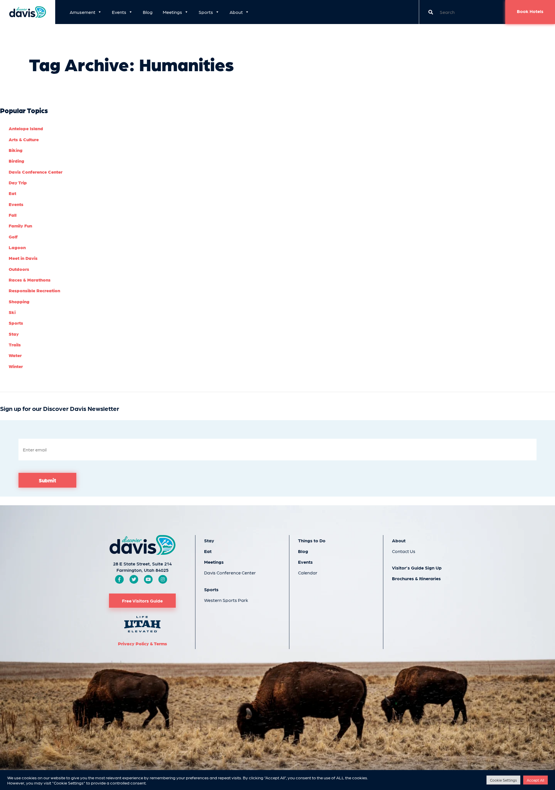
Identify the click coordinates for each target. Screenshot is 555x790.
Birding (16, 160)
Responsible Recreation (34, 290)
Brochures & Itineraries (416, 578)
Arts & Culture (24, 139)
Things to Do (311, 540)
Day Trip (18, 182)
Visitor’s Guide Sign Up (417, 567)
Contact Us (403, 551)
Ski (12, 312)
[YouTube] (148, 579)
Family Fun (20, 225)
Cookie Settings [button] (503, 780)
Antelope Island (26, 128)
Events (119, 12)
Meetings (172, 12)
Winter (16, 366)
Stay (14, 334)
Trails (15, 344)
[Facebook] (119, 579)
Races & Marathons (30, 279)
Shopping (19, 301)
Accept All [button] (535, 780)
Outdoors (19, 269)
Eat (12, 193)
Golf (13, 236)
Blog (148, 12)
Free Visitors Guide (142, 600)
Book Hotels (530, 11)
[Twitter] (134, 579)
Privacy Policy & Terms (142, 643)
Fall (12, 215)
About (236, 12)
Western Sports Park (226, 600)
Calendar (307, 572)
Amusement (82, 12)
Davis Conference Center (35, 171)
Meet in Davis (23, 258)
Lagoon (17, 247)
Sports (206, 12)
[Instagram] (163, 579)
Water (15, 355)
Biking (16, 150)
